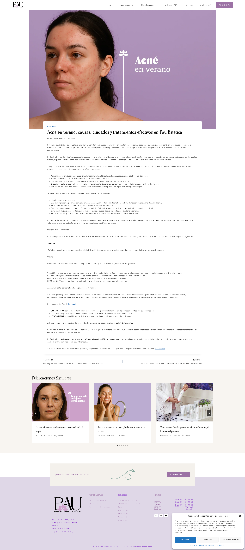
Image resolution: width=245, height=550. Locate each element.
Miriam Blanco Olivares (171, 436)
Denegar (208, 540)
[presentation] (60, 402)
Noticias (189, 5)
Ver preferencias (230, 540)
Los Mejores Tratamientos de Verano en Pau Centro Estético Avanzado (73, 362)
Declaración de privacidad (215, 545)
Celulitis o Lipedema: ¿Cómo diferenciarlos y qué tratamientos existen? (171, 362)
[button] (240, 516)
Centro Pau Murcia (56, 138)
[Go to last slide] (36, 413)
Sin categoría (52, 127)
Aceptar (185, 540)
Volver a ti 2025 (171, 5)
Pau (109, 5)
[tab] (117, 445)
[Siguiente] (209, 413)
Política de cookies (196, 545)
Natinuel (72, 304)
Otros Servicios (147, 5)
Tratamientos (124, 5)
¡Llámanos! (160, 349)
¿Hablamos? (205, 5)
